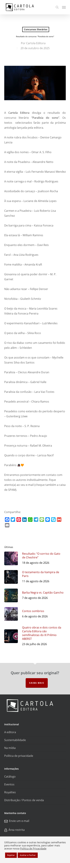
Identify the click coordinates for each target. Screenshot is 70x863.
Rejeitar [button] (11, 855)
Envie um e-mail (19, 821)
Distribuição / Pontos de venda (24, 800)
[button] (64, 7)
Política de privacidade (18, 756)
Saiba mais (36, 682)
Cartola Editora (36, 43)
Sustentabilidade (15, 740)
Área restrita (16, 830)
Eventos (9, 784)
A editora (10, 732)
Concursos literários (35, 29)
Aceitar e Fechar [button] (28, 855)
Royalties (10, 792)
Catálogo (10, 776)
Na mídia (10, 748)
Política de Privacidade (33, 848)
